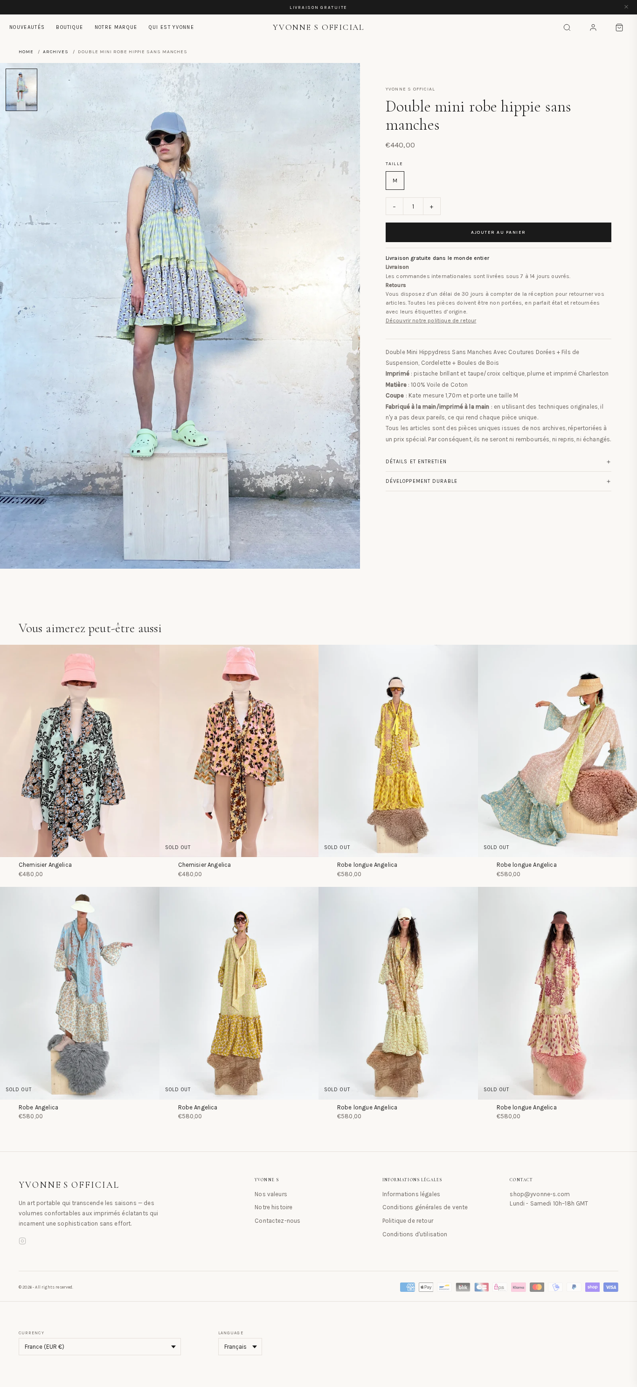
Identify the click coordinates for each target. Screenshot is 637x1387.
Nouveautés (27, 27)
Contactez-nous (277, 1220)
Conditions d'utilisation (415, 1234)
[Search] (567, 27)
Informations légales (411, 1194)
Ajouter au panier (498, 232)
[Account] (593, 27)
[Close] (626, 7)
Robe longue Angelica (367, 864)
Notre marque (116, 27)
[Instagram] (22, 1242)
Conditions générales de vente (425, 1207)
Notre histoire (273, 1207)
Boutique (69, 27)
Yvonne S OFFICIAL (69, 1185)
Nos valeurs (271, 1194)
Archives (56, 52)
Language (230, 1333)
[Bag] (619, 27)
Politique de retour (407, 1220)
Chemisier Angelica (45, 864)
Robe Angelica (38, 1107)
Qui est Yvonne (171, 27)
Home (26, 52)
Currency (31, 1333)
